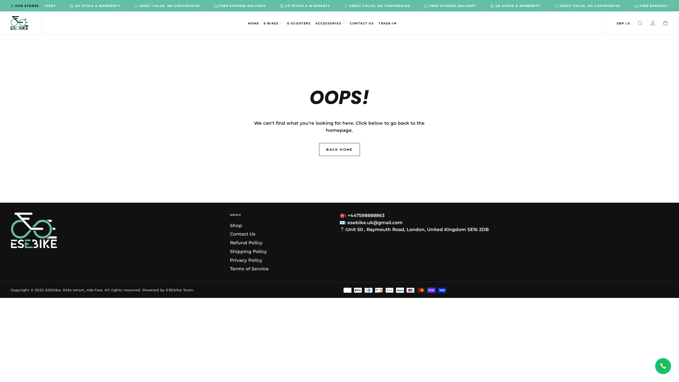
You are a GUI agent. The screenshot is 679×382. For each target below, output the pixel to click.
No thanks (339, 232)
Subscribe (373, 214)
